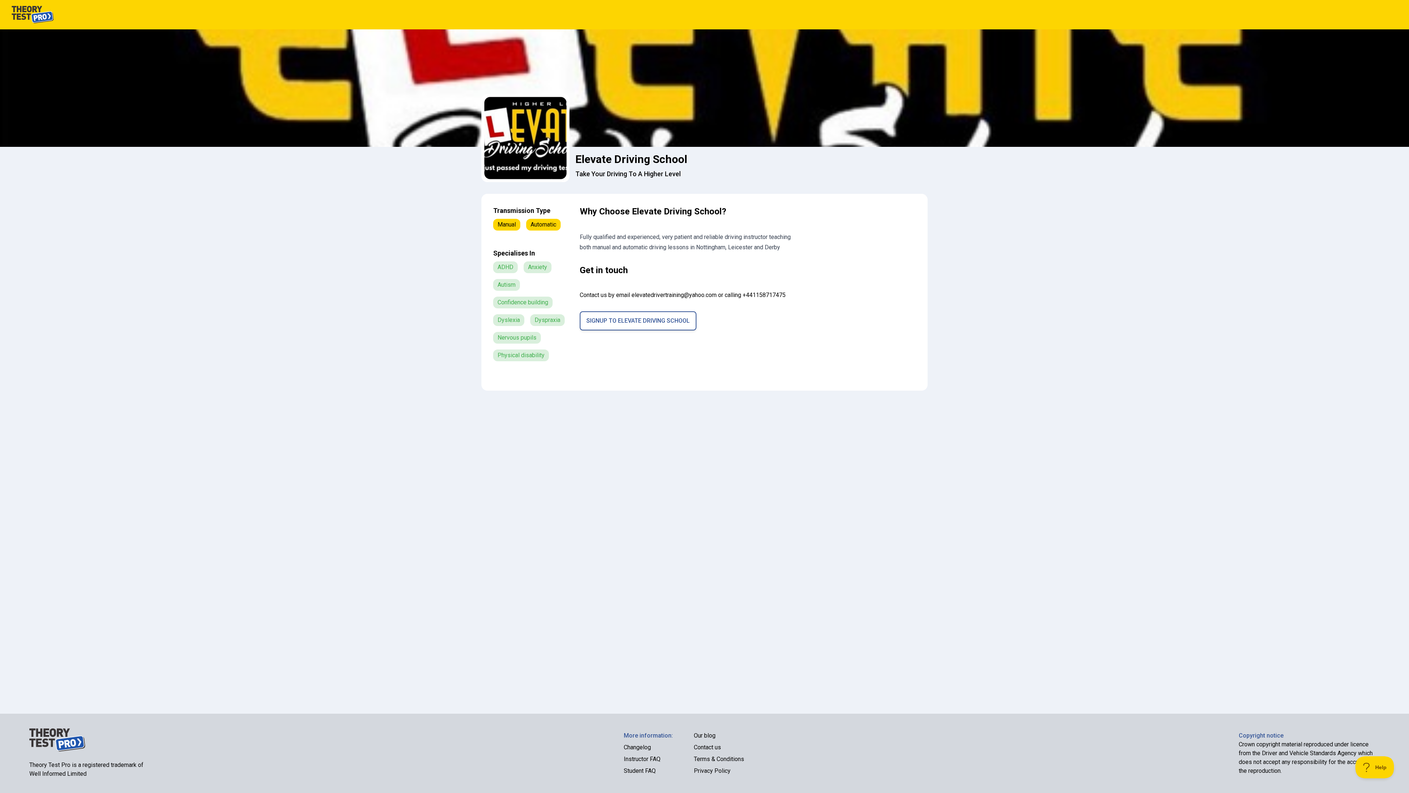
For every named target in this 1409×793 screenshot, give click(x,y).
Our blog (705, 735)
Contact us (707, 747)
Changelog (637, 747)
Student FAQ (640, 770)
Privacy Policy (712, 770)
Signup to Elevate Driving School (638, 320)
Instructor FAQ (642, 759)
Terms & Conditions (719, 759)
